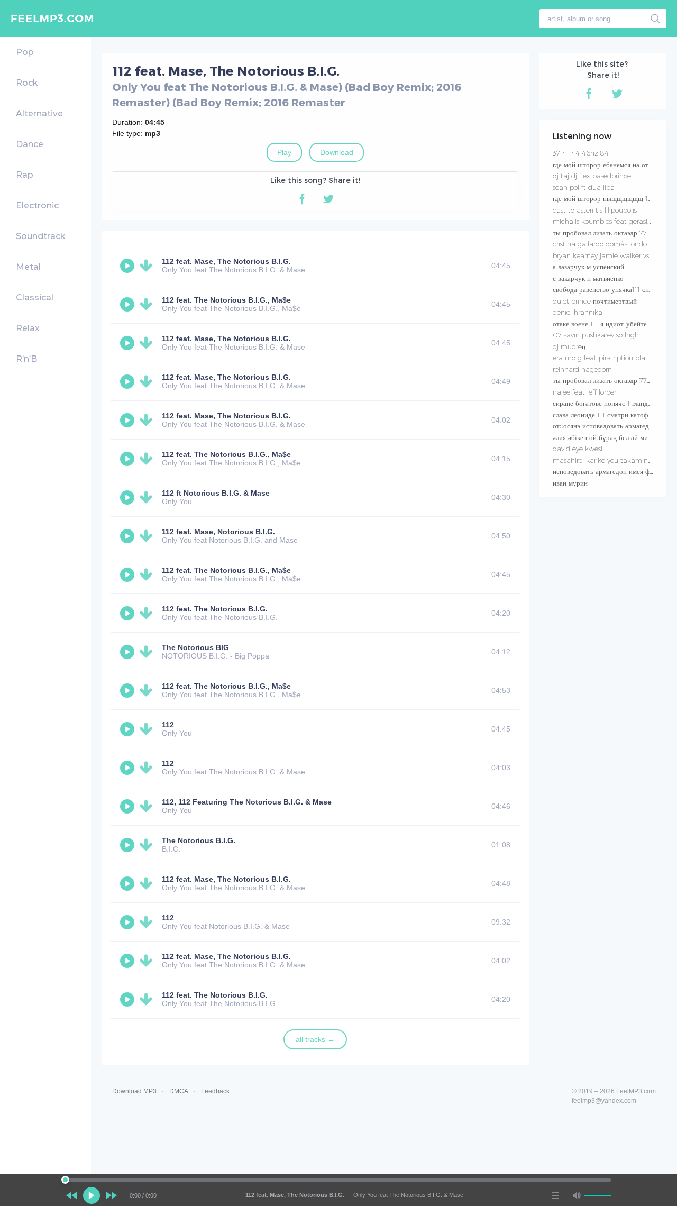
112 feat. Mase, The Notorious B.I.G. (226, 261)
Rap (24, 175)
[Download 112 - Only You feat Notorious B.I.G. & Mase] (148, 921)
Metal (28, 267)
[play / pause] (91, 1195)
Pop (25, 52)
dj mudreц (569, 346)
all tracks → (315, 1039)
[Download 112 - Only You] (148, 728)
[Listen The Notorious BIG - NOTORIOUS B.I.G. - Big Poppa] (128, 651)
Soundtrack (40, 236)
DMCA (178, 1091)
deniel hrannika (577, 312)
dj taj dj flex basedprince (592, 175)
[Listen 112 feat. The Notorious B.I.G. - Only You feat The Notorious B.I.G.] (128, 613)
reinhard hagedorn (582, 369)
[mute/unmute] (576, 1195)
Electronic (37, 205)
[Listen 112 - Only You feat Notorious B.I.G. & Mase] (128, 921)
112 (168, 724)
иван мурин (570, 483)
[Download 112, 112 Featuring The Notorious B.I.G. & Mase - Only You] (148, 806)
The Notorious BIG (195, 647)
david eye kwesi (577, 448)
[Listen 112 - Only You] (128, 728)
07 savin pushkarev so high (596, 335)
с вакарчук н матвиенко (588, 278)
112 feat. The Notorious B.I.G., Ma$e (226, 300)
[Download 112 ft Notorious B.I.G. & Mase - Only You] (148, 497)
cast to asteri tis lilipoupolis (595, 210)
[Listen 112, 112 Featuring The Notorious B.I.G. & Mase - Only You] (128, 806)
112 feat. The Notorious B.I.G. (215, 609)
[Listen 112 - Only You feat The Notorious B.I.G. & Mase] (128, 767)
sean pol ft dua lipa (584, 187)
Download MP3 (134, 1091)
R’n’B (26, 359)
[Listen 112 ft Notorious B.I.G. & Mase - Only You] (128, 497)
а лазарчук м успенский (588, 266)
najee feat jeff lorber (584, 392)
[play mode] (555, 1195)
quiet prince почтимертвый (595, 301)
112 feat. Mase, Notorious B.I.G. (218, 531)
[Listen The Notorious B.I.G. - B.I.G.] (128, 844)
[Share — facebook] (302, 198)
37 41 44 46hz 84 (581, 153)
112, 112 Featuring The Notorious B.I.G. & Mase (247, 802)
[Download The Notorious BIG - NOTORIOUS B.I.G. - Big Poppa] (148, 651)
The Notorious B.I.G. (198, 840)
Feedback (215, 1091)
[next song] (111, 1195)
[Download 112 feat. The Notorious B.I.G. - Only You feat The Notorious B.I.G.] (148, 613)
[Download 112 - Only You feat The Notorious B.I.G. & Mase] (148, 767)
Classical (34, 298)
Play (284, 152)
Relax (28, 328)
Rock (27, 83)
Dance (29, 144)
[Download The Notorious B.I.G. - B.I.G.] (148, 844)
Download (336, 152)
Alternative (39, 113)
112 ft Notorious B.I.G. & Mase (216, 493)
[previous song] (71, 1195)
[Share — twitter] (328, 198)
